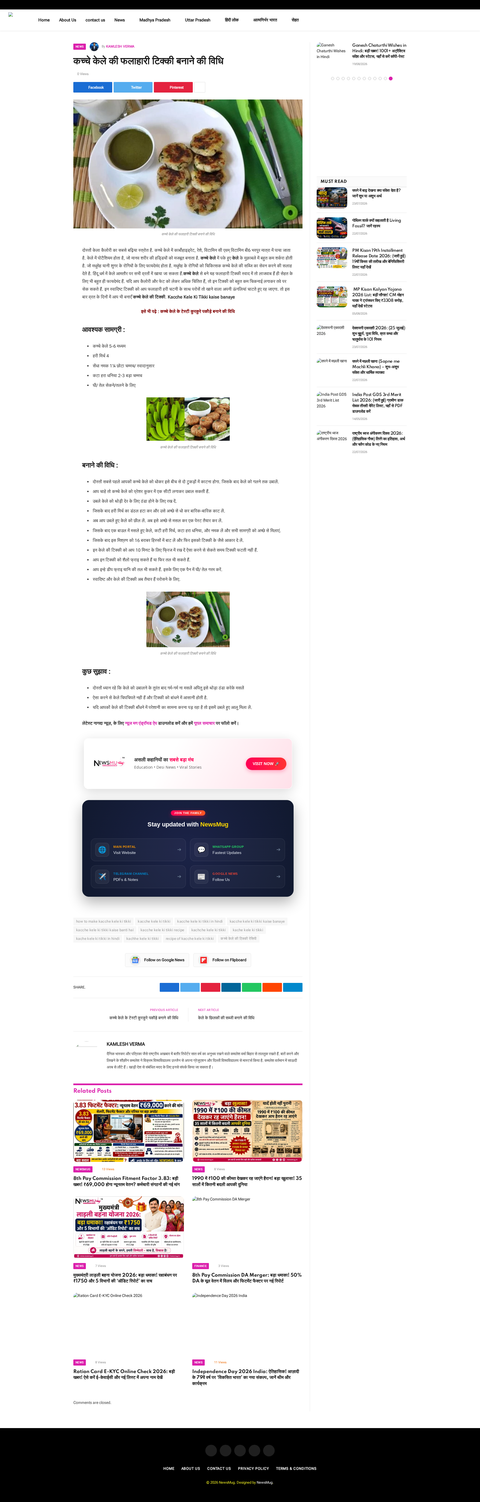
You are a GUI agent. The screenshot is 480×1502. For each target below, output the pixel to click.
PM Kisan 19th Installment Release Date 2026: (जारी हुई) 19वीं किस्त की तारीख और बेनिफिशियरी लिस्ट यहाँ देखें (378, 261)
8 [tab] (369, 81)
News (119, 20)
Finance (200, 1265)
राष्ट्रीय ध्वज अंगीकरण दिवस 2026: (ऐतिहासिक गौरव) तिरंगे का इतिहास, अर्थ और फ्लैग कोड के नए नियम (378, 442)
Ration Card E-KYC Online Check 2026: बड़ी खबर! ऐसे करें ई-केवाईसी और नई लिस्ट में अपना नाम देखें (124, 1374)
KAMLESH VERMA (120, 46)
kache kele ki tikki (248, 930)
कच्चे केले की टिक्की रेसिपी (238, 938)
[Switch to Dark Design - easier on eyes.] (461, 20)
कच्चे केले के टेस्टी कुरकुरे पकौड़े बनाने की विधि (197, 311)
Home (44, 20)
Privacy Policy (253, 1468)
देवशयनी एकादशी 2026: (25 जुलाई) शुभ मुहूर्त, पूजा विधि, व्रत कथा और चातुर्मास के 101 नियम (378, 337)
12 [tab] (390, 81)
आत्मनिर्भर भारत (265, 20)
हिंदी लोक (232, 20)
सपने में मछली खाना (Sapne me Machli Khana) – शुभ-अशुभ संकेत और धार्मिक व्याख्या (376, 370)
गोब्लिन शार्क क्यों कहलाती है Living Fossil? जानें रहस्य (376, 226)
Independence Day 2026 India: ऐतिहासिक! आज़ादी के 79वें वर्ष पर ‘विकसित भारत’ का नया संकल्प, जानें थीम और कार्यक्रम (245, 1377)
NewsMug (264, 1482)
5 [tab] (353, 81)
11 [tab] (385, 81)
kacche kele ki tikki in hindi (199, 921)
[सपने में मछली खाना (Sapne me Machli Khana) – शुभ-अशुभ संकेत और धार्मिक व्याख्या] (332, 371)
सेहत (295, 20)
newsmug (83, 1169)
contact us (95, 20)
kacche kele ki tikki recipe (162, 930)
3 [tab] (343, 81)
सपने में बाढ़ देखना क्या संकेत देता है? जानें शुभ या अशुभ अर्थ (376, 196)
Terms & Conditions (296, 1468)
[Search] (469, 20)
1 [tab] (332, 81)
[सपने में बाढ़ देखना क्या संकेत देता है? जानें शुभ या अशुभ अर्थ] (332, 200)
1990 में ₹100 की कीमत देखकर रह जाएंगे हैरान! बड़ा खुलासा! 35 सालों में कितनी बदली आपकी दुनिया (247, 1181)
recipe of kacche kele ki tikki (190, 938)
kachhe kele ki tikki (142, 938)
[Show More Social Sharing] (199, 87)
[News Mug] (16, 20)
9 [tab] (375, 81)
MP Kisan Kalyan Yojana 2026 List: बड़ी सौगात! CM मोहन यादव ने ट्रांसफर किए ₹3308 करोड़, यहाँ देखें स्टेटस (378, 300)
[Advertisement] (362, 132)
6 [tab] (359, 81)
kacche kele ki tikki (154, 921)
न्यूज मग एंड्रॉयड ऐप (141, 723)
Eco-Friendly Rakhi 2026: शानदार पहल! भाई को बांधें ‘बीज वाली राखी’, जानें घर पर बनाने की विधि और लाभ (358, 53)
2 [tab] (338, 81)
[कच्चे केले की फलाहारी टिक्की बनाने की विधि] (187, 163)
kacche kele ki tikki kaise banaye (257, 921)
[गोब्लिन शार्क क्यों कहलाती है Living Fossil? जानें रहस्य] (332, 230)
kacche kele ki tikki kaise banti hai (105, 930)
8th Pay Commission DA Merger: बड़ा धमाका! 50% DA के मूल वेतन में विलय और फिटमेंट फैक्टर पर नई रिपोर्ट (247, 1278)
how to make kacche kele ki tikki (103, 921)
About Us (67, 20)
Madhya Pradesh (154, 20)
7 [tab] (364, 81)
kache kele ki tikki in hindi (97, 938)
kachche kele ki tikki (208, 930)
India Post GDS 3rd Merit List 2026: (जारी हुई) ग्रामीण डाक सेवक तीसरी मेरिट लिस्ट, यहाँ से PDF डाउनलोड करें (377, 406)
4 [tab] (348, 81)
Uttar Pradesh (197, 20)
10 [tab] (380, 81)
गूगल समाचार (204, 723)
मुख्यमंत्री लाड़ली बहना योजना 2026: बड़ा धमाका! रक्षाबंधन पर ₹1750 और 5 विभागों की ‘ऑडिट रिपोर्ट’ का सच (125, 1278)
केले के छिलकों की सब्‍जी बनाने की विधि (226, 1018)
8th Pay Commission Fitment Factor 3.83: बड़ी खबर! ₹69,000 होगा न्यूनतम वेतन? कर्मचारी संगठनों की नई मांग (126, 1181)
